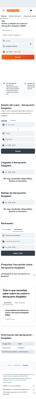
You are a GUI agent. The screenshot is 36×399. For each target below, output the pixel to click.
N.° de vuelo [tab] (7, 229)
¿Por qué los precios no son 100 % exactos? (15, 393)
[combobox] (20, 133)
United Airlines (10, 319)
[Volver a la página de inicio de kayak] (13, 10)
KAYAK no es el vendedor (11, 386)
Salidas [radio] (13, 120)
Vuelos (9, 365)
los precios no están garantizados (17, 380)
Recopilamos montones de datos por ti (16, 389)
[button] (3, 10)
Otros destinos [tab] (20, 303)
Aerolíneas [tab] (8, 303)
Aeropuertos (17, 365)
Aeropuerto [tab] (18, 229)
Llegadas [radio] (4, 120)
